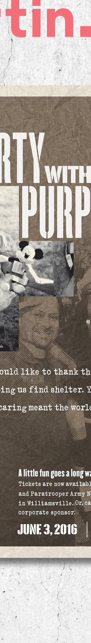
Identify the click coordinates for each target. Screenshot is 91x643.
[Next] (88, 322)
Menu (85, 41)
